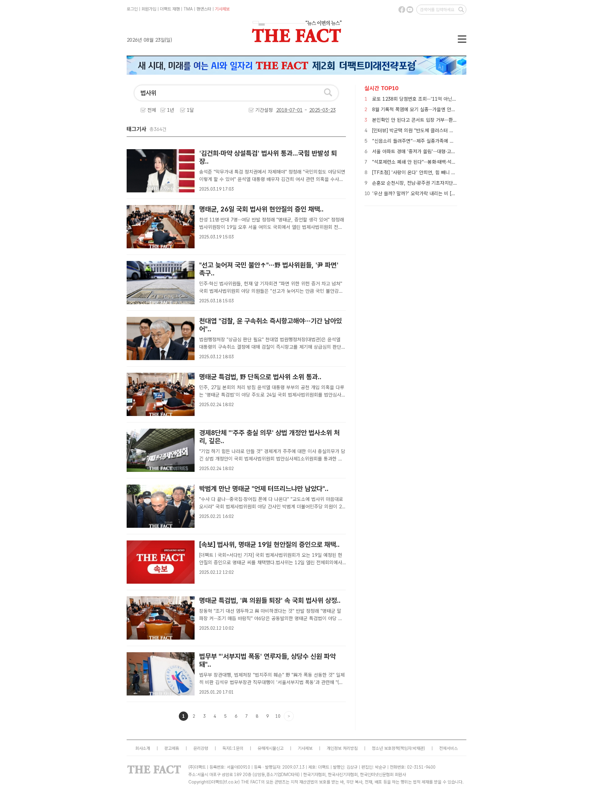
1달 (190, 110)
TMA (188, 8)
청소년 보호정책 (385, 748)
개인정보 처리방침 (342, 748)
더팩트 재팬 (170, 8)
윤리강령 (200, 748)
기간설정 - (282, 110)
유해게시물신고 (271, 748)
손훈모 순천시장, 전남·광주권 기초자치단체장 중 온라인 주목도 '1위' (440, 183)
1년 (170, 110)
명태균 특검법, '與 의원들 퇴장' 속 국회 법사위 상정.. (270, 600)
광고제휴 (171, 748)
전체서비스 (448, 748)
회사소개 (142, 748)
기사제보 (222, 8)
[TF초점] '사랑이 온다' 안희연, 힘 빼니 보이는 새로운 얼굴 (430, 172)
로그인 (132, 8)
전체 (151, 110)
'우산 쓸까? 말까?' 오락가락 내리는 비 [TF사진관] (422, 193)
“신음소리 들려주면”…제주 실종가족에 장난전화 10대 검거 (430, 141)
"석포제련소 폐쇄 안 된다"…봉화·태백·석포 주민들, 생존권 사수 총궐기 (441, 162)
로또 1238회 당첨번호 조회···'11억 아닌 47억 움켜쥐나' (428, 99)
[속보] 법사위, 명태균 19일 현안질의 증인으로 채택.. (269, 544)
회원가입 (148, 8)
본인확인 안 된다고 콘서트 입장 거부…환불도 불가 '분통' (428, 120)
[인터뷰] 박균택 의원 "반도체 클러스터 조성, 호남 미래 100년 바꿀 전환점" (446, 130)
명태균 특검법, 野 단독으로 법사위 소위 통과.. (260, 377)
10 (277, 716)
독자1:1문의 (232, 748)
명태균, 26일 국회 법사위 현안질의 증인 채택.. (261, 209)
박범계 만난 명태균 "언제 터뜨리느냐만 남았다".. (264, 489)
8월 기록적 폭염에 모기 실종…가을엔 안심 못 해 (419, 109)
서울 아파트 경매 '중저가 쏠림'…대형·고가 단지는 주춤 (426, 151)
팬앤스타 (203, 8)
